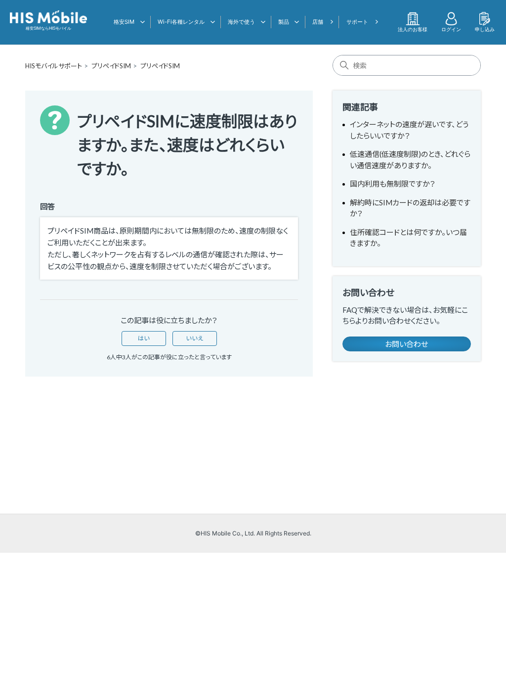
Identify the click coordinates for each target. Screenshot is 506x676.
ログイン (451, 29)
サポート (357, 21)
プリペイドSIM (111, 66)
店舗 (317, 21)
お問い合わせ (406, 343)
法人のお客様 (412, 29)
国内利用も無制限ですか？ (392, 183)
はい (144, 338)
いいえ (195, 338)
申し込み (485, 29)
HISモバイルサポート (53, 66)
